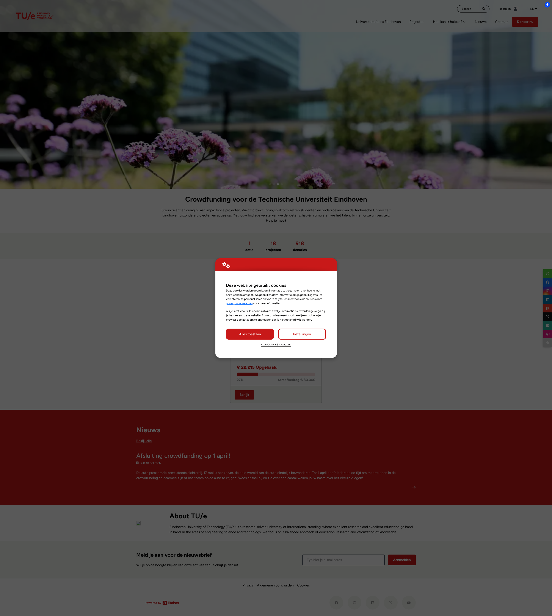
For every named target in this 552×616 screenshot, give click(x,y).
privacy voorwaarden (239, 303)
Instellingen (302, 334)
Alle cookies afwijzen (276, 344)
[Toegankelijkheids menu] (547, 4)
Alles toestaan (250, 334)
